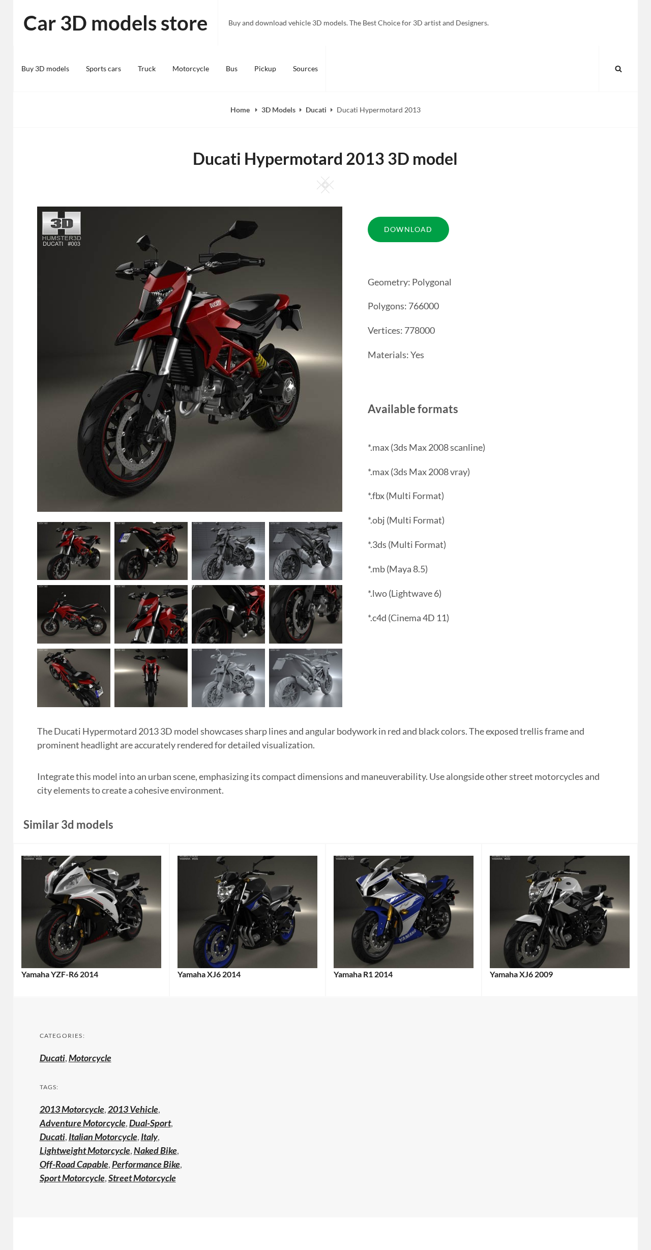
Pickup (265, 68)
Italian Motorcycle (103, 1136)
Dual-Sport (150, 1122)
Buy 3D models (45, 68)
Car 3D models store (115, 23)
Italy (149, 1136)
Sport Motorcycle (72, 1177)
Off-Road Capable (74, 1164)
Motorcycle (190, 68)
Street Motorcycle (142, 1177)
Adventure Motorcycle (83, 1122)
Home (240, 109)
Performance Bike (146, 1164)
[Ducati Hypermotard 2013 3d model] (151, 550)
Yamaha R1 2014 (363, 974)
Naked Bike (155, 1150)
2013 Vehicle (133, 1109)
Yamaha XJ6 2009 (521, 974)
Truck (147, 68)
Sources (305, 68)
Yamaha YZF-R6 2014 (59, 974)
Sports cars (103, 68)
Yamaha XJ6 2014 (209, 974)
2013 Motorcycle (72, 1109)
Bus (232, 68)
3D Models (278, 109)
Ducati (316, 109)
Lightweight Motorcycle (85, 1150)
